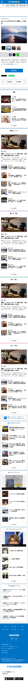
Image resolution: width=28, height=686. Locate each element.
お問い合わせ (5, 650)
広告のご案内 (5, 652)
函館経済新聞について (6, 644)
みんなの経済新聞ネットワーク (14, 667)
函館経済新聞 (12, 2)
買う (18, 5)
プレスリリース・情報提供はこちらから (10, 646)
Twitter (16, 638)
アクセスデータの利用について (8, 648)
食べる (7, 5)
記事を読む (14, 70)
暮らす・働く (22, 5)
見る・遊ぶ (13, 5)
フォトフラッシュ (5, 18)
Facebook (12, 638)
